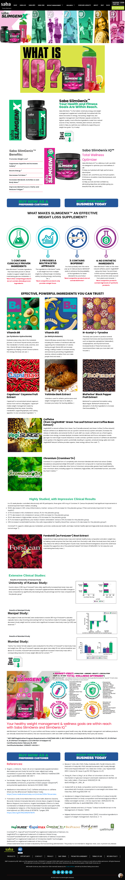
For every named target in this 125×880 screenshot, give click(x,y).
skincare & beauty (84, 5)
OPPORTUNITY (25, 856)
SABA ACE (23, 5)
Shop (15, 5)
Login (122, 2)
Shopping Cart (116, 3)
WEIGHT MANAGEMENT (54, 5)
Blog (108, 5)
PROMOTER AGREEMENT (79, 856)
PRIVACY (50, 856)
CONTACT (38, 856)
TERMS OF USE (97, 856)
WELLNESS (70, 5)
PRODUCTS (11, 856)
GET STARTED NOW (118, 8)
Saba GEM (41, 5)
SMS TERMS (62, 856)
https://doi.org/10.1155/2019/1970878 (21, 813)
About (96, 5)
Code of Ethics (70, 866)
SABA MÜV (32, 5)
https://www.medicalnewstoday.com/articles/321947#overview (31, 794)
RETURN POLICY (112, 856)
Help (102, 5)
